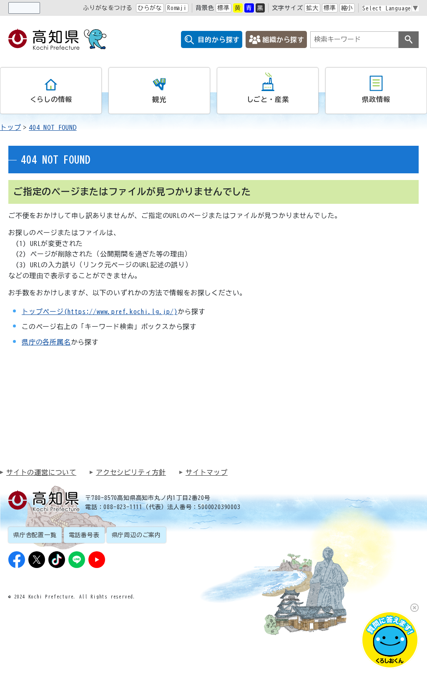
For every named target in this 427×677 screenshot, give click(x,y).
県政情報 (376, 99)
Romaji (177, 8)
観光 (159, 99)
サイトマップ (207, 472)
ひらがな (150, 8)
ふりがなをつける (107, 8)
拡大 (312, 8)
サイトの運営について (41, 472)
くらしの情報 (51, 99)
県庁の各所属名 (46, 342)
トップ (10, 127)
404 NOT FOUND (52, 127)
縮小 (347, 8)
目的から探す (219, 39)
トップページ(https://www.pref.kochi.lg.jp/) (100, 311)
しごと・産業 (268, 99)
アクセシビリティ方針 (131, 472)
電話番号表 (84, 535)
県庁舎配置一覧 (35, 535)
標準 (223, 8)
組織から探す (283, 39)
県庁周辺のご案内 (136, 535)
